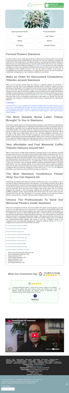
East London (45, 359)
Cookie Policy (32, 362)
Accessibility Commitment (21, 362)
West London (28, 359)
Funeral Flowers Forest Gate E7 (16, 240)
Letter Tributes (49, 36)
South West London (10, 360)
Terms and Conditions (49, 360)
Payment (30, 363)
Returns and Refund (39, 363)
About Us (8, 359)
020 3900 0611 (37, 65)
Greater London (32, 360)
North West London (21, 360)
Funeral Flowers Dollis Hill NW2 (16, 243)
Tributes (19, 41)
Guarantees (9, 363)
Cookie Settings (6, 385)
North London (36, 359)
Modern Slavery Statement (19, 363)
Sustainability (48, 363)
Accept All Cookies (8, 389)
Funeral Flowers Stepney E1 (15, 231)
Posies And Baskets (49, 31)
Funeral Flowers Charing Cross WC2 (17, 249)
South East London (53, 359)
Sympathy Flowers (49, 45)
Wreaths (49, 41)
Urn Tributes (19, 45)
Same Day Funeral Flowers (19, 31)
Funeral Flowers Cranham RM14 (16, 228)
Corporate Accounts (42, 362)
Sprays (20, 36)
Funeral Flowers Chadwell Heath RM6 (18, 234)
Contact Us (40, 360)
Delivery (51, 362)
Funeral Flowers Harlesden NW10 (16, 225)
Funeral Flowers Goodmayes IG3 (16, 237)
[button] (9, 289)
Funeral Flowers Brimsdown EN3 (16, 246)
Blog (13, 359)
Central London (20, 359)
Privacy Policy (9, 362)
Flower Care (58, 362)
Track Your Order (58, 363)
